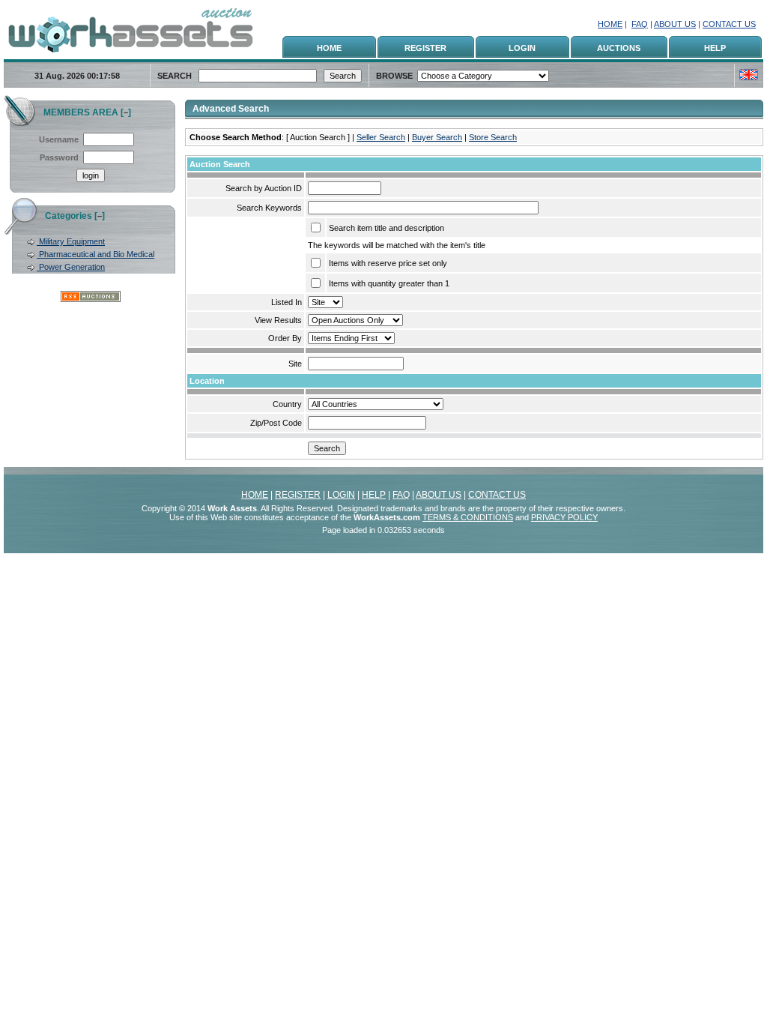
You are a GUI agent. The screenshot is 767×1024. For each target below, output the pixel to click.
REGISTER (425, 47)
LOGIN (522, 47)
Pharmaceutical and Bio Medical (95, 254)
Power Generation (71, 266)
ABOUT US (675, 23)
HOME (610, 23)
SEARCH (174, 75)
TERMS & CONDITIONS (467, 517)
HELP (715, 47)
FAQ (639, 23)
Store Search (493, 137)
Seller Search (381, 137)
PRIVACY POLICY (564, 517)
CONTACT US (729, 23)
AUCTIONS (618, 47)
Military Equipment (71, 241)
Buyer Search (437, 137)
